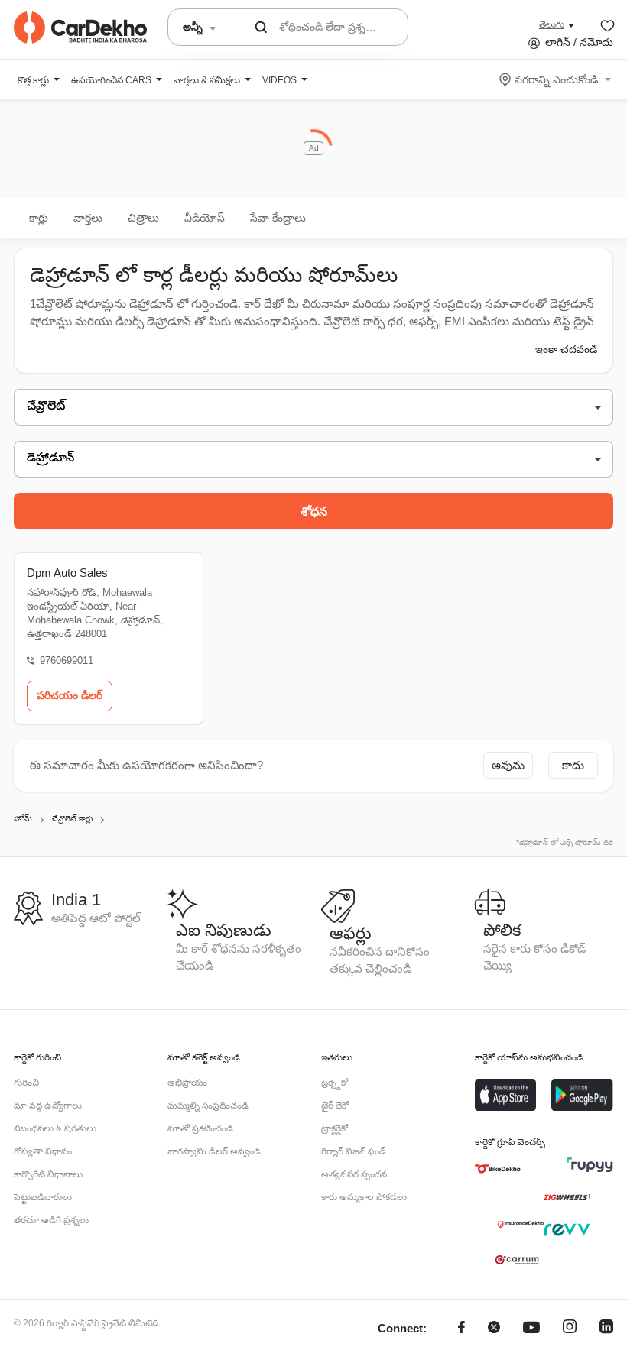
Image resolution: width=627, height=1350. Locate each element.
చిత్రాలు (143, 218)
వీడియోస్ (204, 218)
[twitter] (494, 1329)
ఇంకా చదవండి (566, 349)
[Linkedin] (606, 1329)
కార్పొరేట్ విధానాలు (48, 1174)
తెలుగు (551, 24)
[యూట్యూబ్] (531, 1329)
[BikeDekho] (498, 1169)
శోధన (314, 511)
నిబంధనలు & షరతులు (55, 1128)
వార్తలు (87, 218)
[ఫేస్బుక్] (461, 1329)
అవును (508, 765)
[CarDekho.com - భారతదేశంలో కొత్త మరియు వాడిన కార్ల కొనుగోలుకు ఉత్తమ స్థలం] (80, 27)
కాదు (573, 765)
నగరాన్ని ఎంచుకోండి (556, 79)
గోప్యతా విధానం (43, 1151)
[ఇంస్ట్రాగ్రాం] (570, 1329)
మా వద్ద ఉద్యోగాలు (48, 1105)
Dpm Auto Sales (67, 572)
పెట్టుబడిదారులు (43, 1197)
